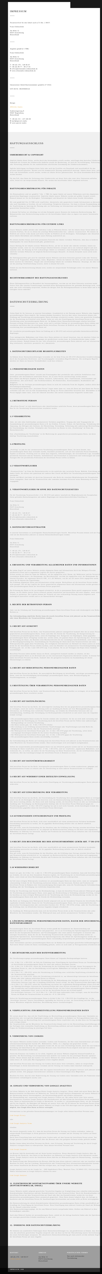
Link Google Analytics (18, 1175)
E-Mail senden (15, 1259)
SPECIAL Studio (16, 107)
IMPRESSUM (14, 1269)
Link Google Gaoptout (18, 1149)
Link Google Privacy (18, 1115)
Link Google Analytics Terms (21, 1123)
